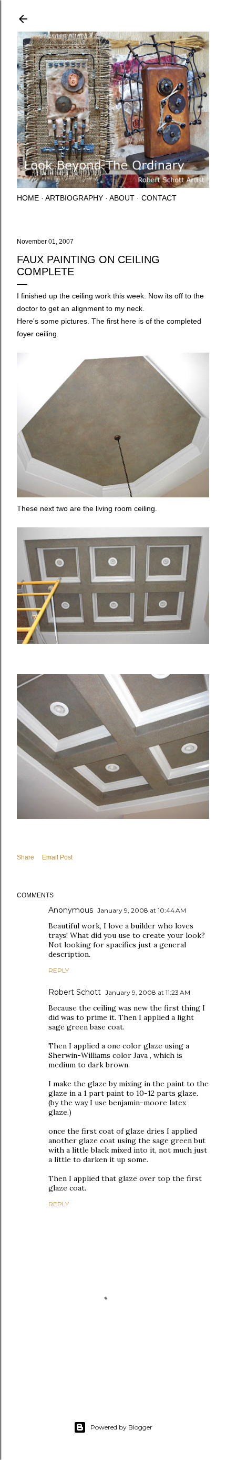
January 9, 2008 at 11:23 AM (147, 992)
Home (28, 198)
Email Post (57, 857)
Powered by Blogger (121, 1427)
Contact (159, 198)
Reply (58, 970)
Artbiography (74, 198)
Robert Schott (74, 992)
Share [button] (25, 857)
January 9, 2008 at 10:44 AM (141, 910)
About (122, 198)
